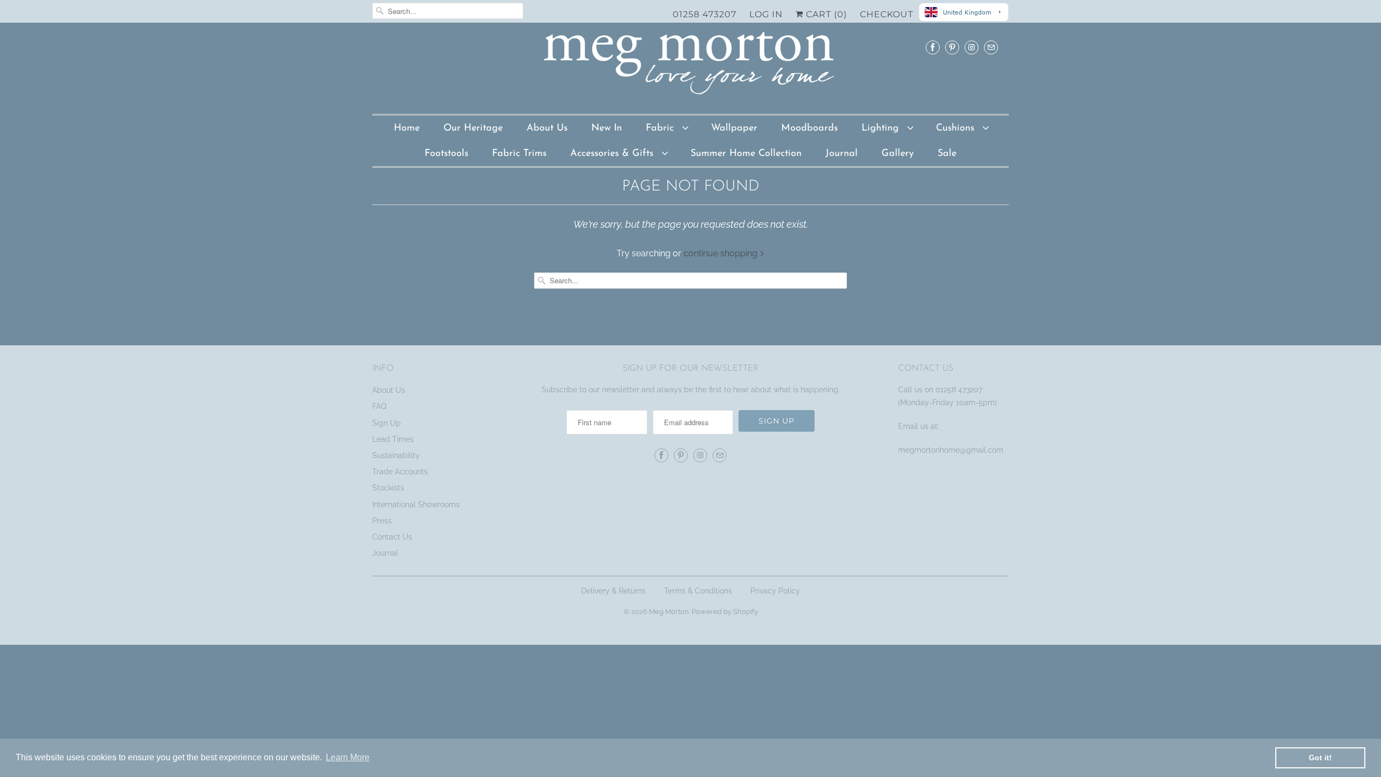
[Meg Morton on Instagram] (972, 47)
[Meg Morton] (690, 66)
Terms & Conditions (698, 591)
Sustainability (396, 455)
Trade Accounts (400, 471)
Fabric (661, 128)
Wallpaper (734, 128)
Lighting (882, 128)
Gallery (897, 154)
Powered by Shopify (725, 612)
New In (606, 128)
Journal (841, 154)
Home (407, 128)
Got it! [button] (1320, 757)
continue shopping (721, 253)
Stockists (388, 487)
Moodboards (809, 128)
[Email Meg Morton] (991, 47)
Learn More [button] (348, 757)
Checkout (886, 14)
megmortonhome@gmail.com (952, 450)
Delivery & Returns (613, 591)
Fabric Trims (519, 154)
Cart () (825, 14)
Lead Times (393, 439)
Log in (766, 14)
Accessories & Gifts (613, 154)
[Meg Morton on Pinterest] (952, 47)
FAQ (379, 406)
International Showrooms (416, 504)
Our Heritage (473, 128)
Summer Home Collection (746, 154)
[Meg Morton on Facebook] (933, 47)
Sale (947, 154)
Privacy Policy (775, 591)
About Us (547, 128)
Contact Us (392, 537)
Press (382, 520)
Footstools (446, 154)
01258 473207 (704, 14)
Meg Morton (669, 612)
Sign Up (386, 423)
